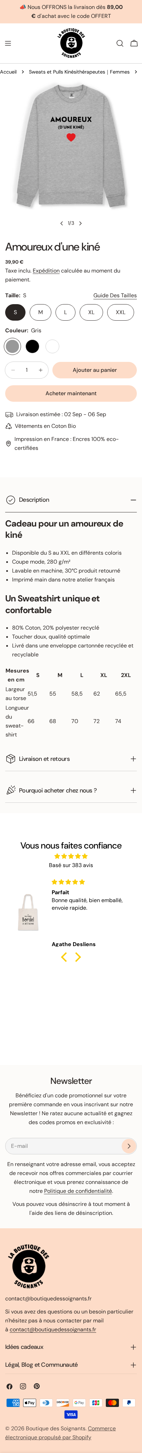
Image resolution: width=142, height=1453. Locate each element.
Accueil (8, 72)
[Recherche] (120, 43)
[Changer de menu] (8, 43)
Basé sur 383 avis (71, 865)
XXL (120, 312)
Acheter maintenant (71, 393)
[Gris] (12, 346)
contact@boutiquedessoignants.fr (53, 1329)
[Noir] (32, 346)
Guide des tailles (115, 295)
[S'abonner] (129, 1146)
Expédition (46, 270)
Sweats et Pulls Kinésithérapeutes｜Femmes (79, 72)
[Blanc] (52, 346)
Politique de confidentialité (78, 1191)
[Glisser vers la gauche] (61, 223)
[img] (71, 856)
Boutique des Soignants (55, 1428)
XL (91, 312)
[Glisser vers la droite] (80, 223)
